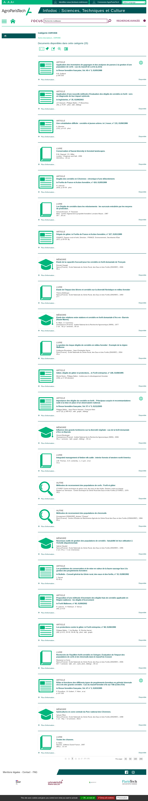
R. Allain (59, 323)
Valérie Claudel (61, 546)
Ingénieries (63, 100)
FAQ (35, 772)
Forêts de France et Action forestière (74, 182)
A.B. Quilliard (61, 74)
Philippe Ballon (72, 103)
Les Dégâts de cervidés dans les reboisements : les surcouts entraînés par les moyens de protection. (94, 208)
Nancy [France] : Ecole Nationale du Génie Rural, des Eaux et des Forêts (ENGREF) (87, 267)
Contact (26, 772)
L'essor (108, 123)
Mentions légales (11, 772)
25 (126, 759)
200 (141, 759)
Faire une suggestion (53, 49)
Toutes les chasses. (65, 740)
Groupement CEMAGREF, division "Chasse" (72, 516)
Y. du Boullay (73, 630)
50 (130, 759)
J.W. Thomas (61, 461)
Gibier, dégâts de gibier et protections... (73, 373)
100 (135, 759)
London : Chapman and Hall (66, 156)
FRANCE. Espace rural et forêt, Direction (71, 237)
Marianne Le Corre (63, 660)
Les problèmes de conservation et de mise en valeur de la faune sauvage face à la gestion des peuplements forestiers (92, 570)
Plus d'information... (48, 80)
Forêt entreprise (100, 373)
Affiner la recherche (59, 49)
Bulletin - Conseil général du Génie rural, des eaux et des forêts (85, 574)
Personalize (122, 798)
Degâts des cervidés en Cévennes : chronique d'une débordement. (85, 179)
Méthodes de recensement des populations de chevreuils (81, 513)
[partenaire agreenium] (92, 782)
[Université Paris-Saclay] (55, 782)
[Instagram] (133, 772)
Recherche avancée (128, 20)
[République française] (18, 782)
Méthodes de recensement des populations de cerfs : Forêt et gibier (85, 485)
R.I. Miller (71, 154)
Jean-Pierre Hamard (76, 409)
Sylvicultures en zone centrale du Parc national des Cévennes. (83, 712)
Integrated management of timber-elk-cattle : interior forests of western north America (93, 458)
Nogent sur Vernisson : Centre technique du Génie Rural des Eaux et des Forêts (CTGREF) (90, 490)
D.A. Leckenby (72, 461)
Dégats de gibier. (63, 234)
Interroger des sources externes (66, 49)
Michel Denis (61, 376)
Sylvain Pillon (61, 715)
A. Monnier (60, 126)
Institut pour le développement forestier (93, 376)
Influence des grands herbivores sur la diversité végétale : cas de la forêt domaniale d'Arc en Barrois (92, 431)
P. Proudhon (61, 691)
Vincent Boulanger (63, 435)
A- (4, 2)
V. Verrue (78, 607)
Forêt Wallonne (65, 604)
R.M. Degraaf (61, 154)
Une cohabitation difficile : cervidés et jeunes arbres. (79, 123)
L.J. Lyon (82, 461)
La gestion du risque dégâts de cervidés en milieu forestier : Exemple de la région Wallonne (91, 346)
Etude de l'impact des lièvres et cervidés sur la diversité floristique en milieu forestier (93, 290)
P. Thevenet (73, 212)
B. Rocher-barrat (85, 630)
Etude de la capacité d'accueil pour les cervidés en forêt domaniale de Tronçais (90, 262)
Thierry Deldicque (62, 293)
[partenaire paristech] (129, 782)
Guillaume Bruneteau (64, 350)
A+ (12, 2)
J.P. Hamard (61, 103)
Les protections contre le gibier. (70, 627)
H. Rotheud (69, 607)
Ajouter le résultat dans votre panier (46, 49)
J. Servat (59, 577)
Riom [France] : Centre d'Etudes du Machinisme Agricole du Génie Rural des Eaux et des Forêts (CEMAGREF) (97, 518)
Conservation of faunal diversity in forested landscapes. (80, 151)
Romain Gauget (62, 265)
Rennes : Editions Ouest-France (68, 745)
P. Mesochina (83, 103)
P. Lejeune (60, 607)
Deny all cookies (107, 798)
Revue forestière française (69, 70)
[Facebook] (126, 772)
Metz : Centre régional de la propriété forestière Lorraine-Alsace (80, 214)
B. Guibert (70, 691)
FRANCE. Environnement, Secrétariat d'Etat (104, 237)
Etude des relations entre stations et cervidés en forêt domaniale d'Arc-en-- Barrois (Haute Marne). (92, 318)
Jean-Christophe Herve (81, 350)
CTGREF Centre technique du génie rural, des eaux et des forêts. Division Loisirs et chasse (89, 488)
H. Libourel (60, 186)
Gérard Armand (62, 212)
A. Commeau (68, 323)
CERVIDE (57, 38)
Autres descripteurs (45, 38)
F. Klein (78, 691)
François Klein (90, 409)
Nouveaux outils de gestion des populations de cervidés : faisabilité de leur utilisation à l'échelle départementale (94, 542)
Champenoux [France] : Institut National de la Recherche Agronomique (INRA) (85, 325)
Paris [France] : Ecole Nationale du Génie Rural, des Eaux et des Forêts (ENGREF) (87, 352)
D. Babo (59, 743)
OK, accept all (89, 798)
